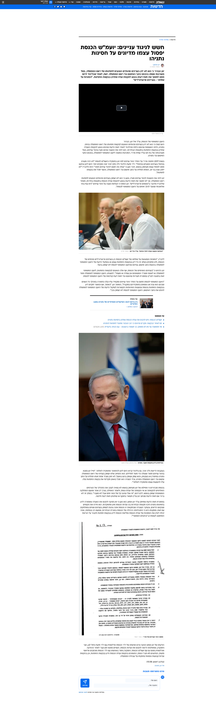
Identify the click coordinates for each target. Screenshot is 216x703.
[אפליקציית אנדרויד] (64, 6)
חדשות (151, 2)
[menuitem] (150, 2)
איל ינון (162, 666)
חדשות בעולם (107, 7)
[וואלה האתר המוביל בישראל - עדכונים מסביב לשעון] (160, 2)
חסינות (157, 666)
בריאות (102, 2)
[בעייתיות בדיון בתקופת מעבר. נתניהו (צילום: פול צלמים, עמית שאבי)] (121, 399)
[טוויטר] (58, 6)
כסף (115, 2)
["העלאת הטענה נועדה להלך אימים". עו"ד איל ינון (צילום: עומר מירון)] (121, 223)
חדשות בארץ (127, 7)
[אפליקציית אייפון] (61, 6)
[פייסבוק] (54, 6)
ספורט (144, 2)
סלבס (122, 2)
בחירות (136, 2)
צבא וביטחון (138, 7)
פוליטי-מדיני (118, 7)
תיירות (95, 2)
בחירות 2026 (97, 7)
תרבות (129, 2)
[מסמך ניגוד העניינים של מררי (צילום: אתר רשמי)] (121, 580)
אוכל (109, 2)
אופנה (78, 2)
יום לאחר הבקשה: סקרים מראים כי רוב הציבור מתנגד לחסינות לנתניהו (132, 323)
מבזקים (145, 7)
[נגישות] (3, 2)
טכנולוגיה (86, 2)
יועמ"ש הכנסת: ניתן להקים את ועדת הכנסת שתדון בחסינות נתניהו (135, 320)
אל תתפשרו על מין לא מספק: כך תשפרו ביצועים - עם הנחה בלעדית (133, 327)
